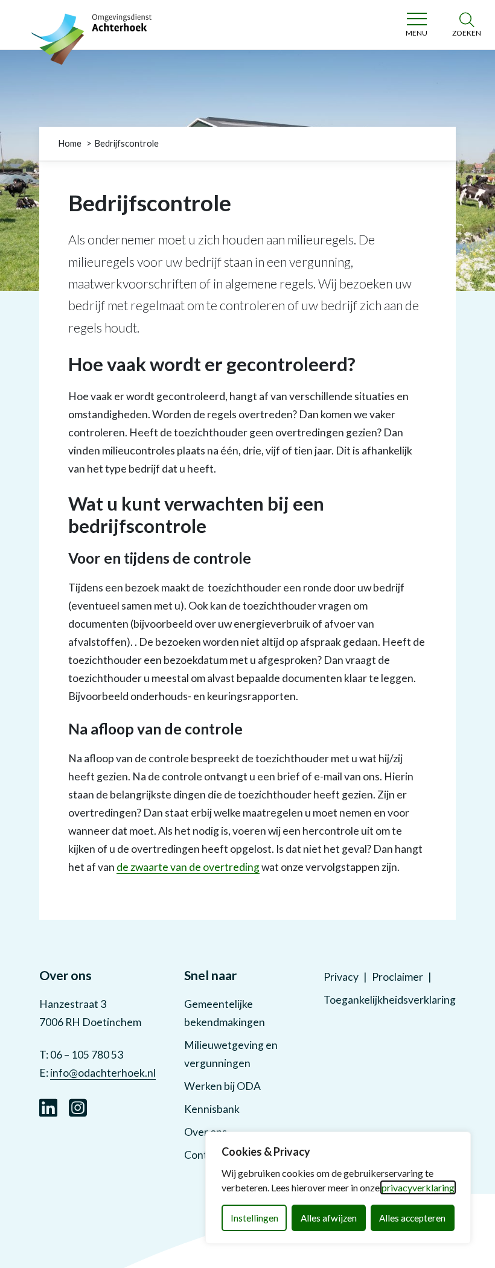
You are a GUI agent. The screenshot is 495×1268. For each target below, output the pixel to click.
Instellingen (254, 1217)
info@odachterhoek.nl (103, 1072)
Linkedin (48, 1106)
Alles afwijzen (329, 1217)
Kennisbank (212, 1109)
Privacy (341, 976)
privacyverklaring (418, 1187)
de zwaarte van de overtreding (188, 867)
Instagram (78, 1106)
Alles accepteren (412, 1217)
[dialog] (338, 1188)
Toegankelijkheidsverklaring (390, 999)
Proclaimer (397, 976)
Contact (203, 1155)
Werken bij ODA (222, 1086)
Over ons (205, 1132)
